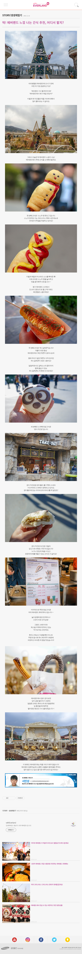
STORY (5, 811)
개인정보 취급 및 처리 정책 (72, 947)
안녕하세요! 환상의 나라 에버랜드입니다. (18, 825)
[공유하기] (10, 798)
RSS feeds (79, 947)
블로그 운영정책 (64, 947)
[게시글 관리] (13, 798)
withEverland (11, 822)
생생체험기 (12, 811)
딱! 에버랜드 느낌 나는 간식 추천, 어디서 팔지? (33, 22)
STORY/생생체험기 (12, 15)
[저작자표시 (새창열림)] (25, 798)
